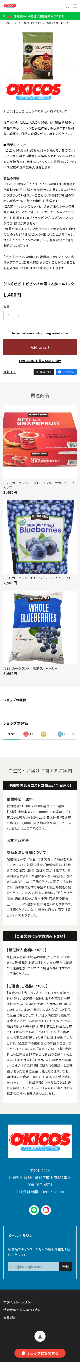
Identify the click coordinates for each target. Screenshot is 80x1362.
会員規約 (9, 1317)
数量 (6, 307)
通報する (9, 372)
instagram (46, 1210)
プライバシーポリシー (18, 1302)
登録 (65, 1266)
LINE (34, 1210)
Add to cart (40, 347)
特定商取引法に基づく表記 (22, 1310)
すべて (11, 734)
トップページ (10, 23)
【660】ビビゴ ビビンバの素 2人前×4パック (46, 23)
